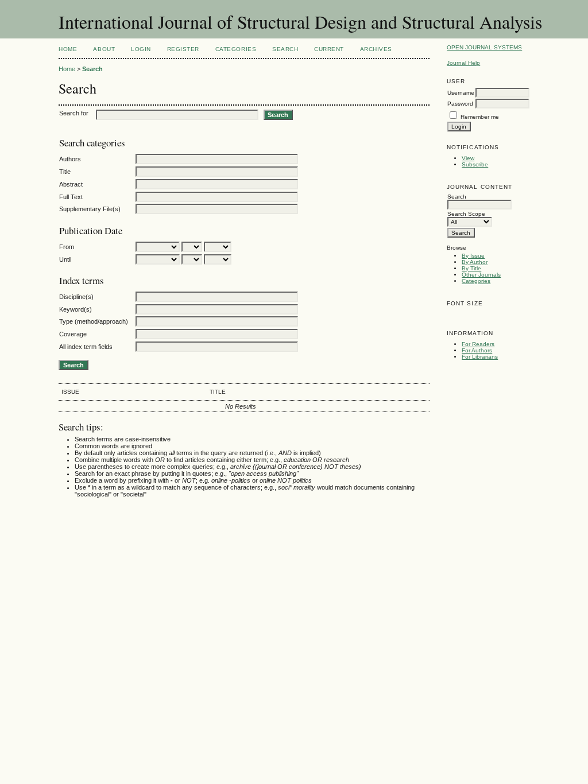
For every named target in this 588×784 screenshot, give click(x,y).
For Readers (478, 344)
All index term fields (86, 346)
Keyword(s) (75, 309)
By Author (475, 262)
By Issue (473, 256)
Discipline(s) (76, 296)
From (66, 246)
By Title (471, 268)
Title (65, 171)
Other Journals (481, 274)
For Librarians (480, 357)
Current (329, 49)
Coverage (73, 334)
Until (65, 259)
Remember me (480, 117)
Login (141, 49)
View (468, 158)
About (104, 49)
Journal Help (463, 63)
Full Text (71, 196)
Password (460, 103)
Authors (70, 159)
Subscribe (475, 164)
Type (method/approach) (93, 321)
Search (285, 49)
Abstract (71, 184)
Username (460, 93)
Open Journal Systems (484, 47)
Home (68, 49)
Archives (376, 49)
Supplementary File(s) (90, 208)
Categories (476, 281)
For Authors (477, 350)
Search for (73, 113)
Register (183, 49)
